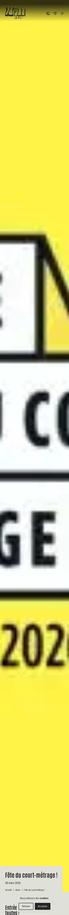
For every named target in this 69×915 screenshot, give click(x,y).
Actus (17, 890)
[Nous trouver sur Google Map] (55, 13)
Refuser (26, 906)
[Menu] (62, 13)
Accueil (8, 890)
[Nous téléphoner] (48, 13)
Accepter (42, 906)
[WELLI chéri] (15, 13)
